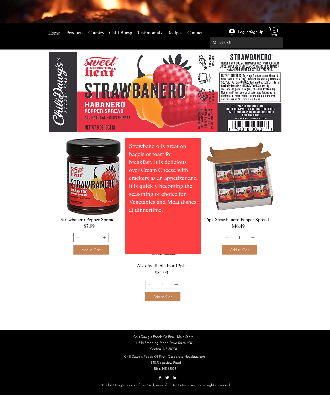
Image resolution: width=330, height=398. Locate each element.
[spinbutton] (91, 237)
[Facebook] (160, 377)
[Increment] (105, 237)
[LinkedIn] (174, 377)
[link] (274, 31)
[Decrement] (77, 237)
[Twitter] (167, 377)
